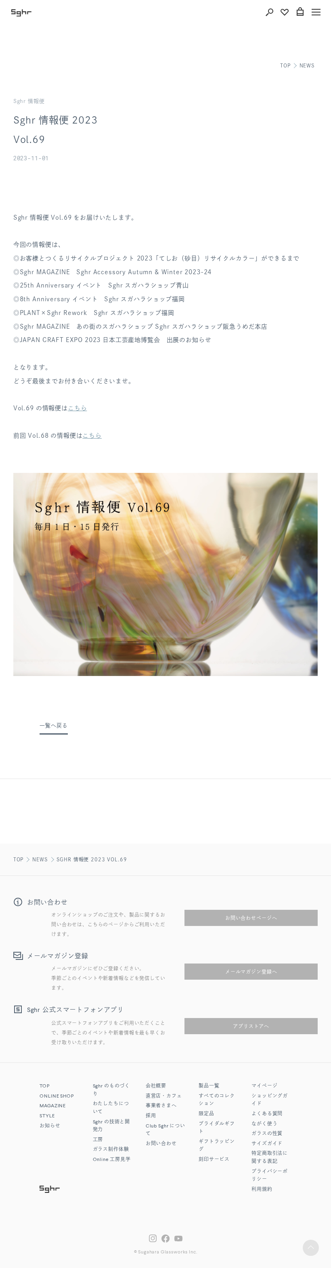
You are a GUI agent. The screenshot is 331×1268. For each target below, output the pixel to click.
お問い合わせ (161, 1144)
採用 (151, 1116)
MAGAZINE (53, 1106)
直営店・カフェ (164, 1096)
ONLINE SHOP (56, 1096)
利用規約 (261, 1189)
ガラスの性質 (267, 1134)
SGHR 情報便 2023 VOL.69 (92, 859)
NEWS (307, 65)
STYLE (47, 1116)
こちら (77, 408)
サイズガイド (267, 1144)
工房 (98, 1140)
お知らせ (50, 1126)
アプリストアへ (251, 1026)
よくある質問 (267, 1114)
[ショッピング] (300, 12)
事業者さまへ (161, 1106)
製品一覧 (209, 1086)
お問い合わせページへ (251, 917)
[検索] (269, 12)
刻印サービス (214, 1159)
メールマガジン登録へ (251, 971)
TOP (285, 65)
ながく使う (264, 1124)
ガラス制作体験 (111, 1149)
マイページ (264, 1086)
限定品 (206, 1114)
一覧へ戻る (53, 725)
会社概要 (156, 1086)
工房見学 (112, 1159)
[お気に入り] (285, 12)
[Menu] (316, 12)
